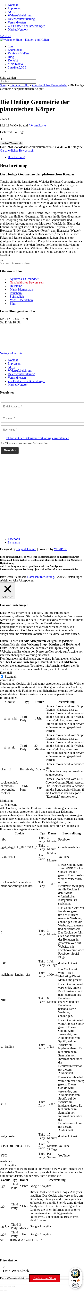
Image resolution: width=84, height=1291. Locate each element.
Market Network (18, 29)
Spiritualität (17, 296)
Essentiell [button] (6, 672)
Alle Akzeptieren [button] (23, 580)
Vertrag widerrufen (11, 353)
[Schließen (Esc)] (13, 1286)
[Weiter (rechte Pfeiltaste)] (5, 1290)
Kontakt (13, 4)
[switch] (75, 1285)
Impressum (14, 8)
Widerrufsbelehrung (20, 15)
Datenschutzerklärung (21, 19)
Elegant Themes (26, 549)
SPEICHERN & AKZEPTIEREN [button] (21, 1240)
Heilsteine (16, 286)
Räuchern (16, 293)
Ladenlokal (15, 49)
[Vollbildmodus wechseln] (5, 1286)
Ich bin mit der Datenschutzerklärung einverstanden (37, 438)
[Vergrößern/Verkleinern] (1, 1286)
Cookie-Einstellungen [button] (69, 577)
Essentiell (10, 676)
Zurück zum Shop (44, 1278)
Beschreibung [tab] (16, 157)
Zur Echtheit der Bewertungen (26, 26)
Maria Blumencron (21, 289)
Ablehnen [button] (6, 580)
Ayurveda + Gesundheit (24, 279)
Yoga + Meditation (21, 300)
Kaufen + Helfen (18, 53)
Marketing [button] (6, 800)
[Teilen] (9, 1286)
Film (12, 303)
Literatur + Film (19, 85)
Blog (11, 57)
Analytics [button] (6, 1161)
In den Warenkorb (11, 143)
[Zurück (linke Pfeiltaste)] (1, 1290)
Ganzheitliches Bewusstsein (49, 85)
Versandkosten (17, 22)
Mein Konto (15, 64)
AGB (11, 12)
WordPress (60, 549)
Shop (11, 46)
